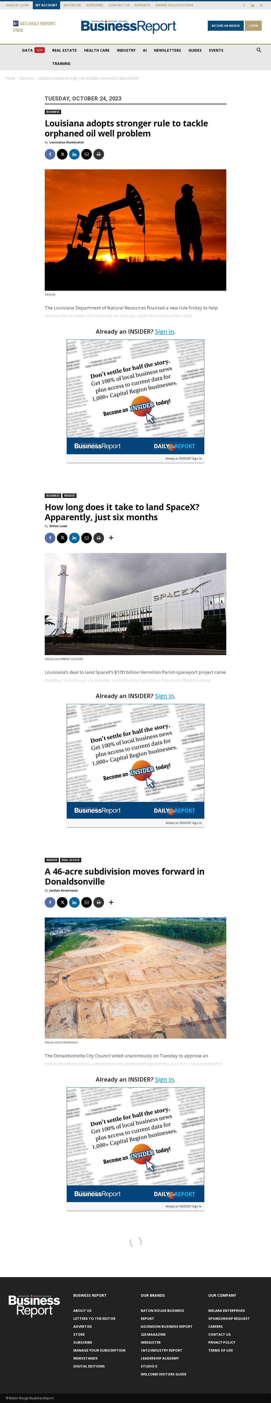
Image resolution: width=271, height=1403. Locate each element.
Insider (69, 495)
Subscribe (94, 5)
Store (79, 1334)
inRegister (151, 1342)
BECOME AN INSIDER (226, 26)
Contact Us (119, 5)
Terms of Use (220, 1350)
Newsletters (167, 50)
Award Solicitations (174, 5)
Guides (195, 50)
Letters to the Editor (94, 1318)
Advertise (72, 5)
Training (61, 63)
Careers (215, 1326)
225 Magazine (153, 1334)
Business (26, 78)
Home (10, 78)
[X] (261, 5)
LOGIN (253, 26)
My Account (46, 5)
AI (145, 50)
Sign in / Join (17, 5)
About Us (82, 1310)
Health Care (97, 50)
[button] (258, 50)
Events (216, 50)
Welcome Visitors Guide (163, 1374)
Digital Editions (89, 1366)
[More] (111, 538)
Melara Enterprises (226, 1310)
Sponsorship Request (229, 1318)
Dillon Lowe (58, 526)
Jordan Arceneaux (63, 890)
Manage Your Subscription (99, 1350)
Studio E (149, 1366)
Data (32, 50)
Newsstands (85, 1358)
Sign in (164, 331)
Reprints (142, 5)
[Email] (86, 154)
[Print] (98, 154)
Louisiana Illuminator (66, 142)
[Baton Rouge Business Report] (128, 27)
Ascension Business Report (167, 1326)
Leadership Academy (160, 1358)
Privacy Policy (221, 1342)
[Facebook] (244, 5)
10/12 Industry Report (161, 1350)
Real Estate (64, 50)
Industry (126, 50)
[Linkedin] (252, 5)
